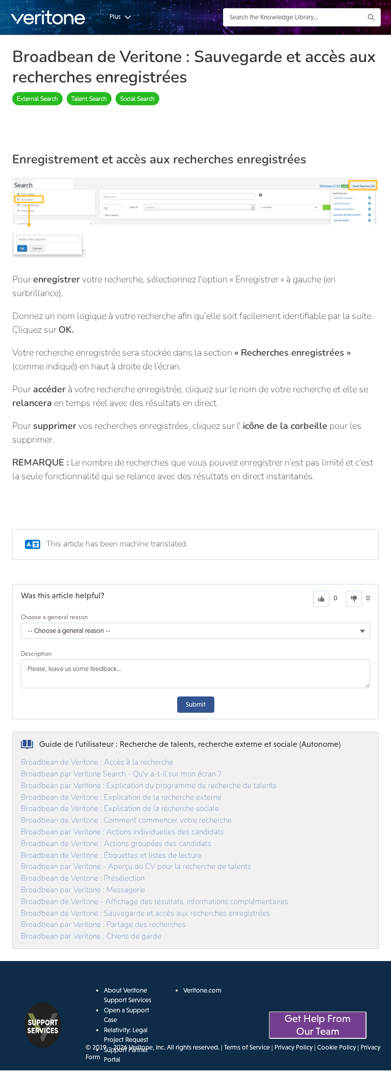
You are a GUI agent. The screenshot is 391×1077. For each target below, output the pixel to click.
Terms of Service (247, 1047)
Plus (115, 16)
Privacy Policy (293, 1047)
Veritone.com (202, 990)
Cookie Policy (336, 1047)
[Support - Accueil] (48, 17)
